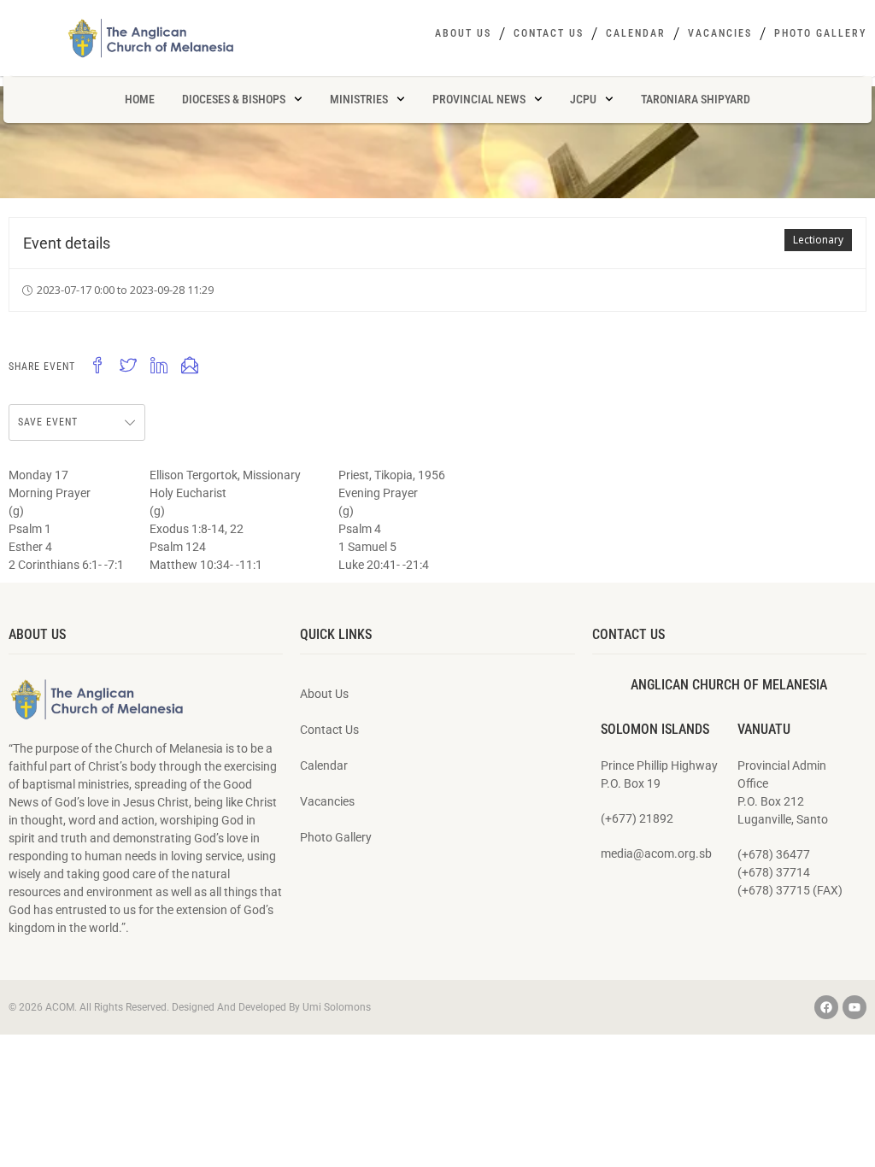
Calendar (636, 33)
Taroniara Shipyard (695, 99)
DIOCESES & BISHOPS (233, 99)
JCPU (583, 99)
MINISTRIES (359, 99)
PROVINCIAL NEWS (479, 99)
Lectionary (818, 239)
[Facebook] (826, 1007)
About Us (463, 33)
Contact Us (549, 33)
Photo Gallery (820, 33)
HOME (140, 99)
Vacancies (720, 33)
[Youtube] (854, 1007)
